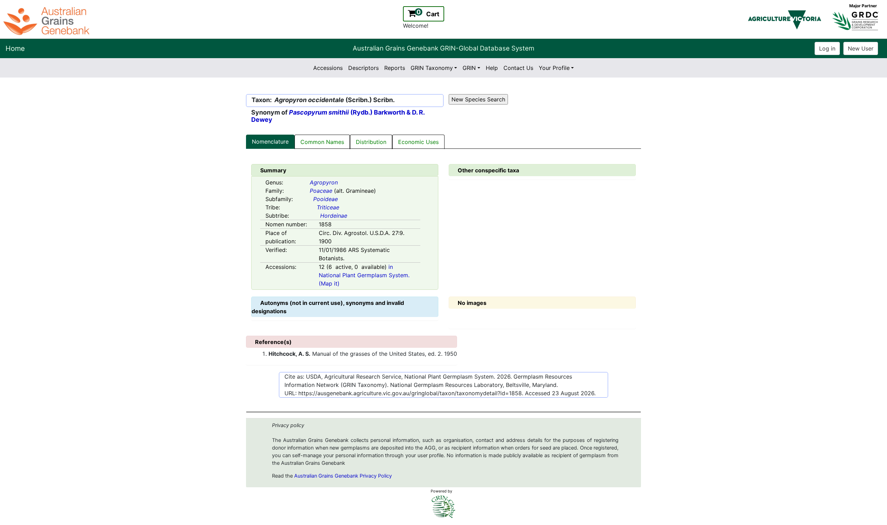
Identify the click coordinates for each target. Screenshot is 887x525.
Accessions (328, 67)
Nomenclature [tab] (270, 141)
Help (492, 67)
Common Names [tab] (322, 141)
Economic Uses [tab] (418, 141)
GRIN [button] (469, 67)
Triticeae (328, 207)
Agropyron (324, 182)
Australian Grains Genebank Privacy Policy (343, 476)
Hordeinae (333, 215)
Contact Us (518, 67)
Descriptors (363, 67)
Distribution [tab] (371, 141)
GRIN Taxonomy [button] (432, 67)
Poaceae (321, 190)
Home (15, 48)
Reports (394, 67)
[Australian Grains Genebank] (47, 20)
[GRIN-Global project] (443, 507)
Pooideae (325, 199)
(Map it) (329, 283)
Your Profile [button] (554, 67)
